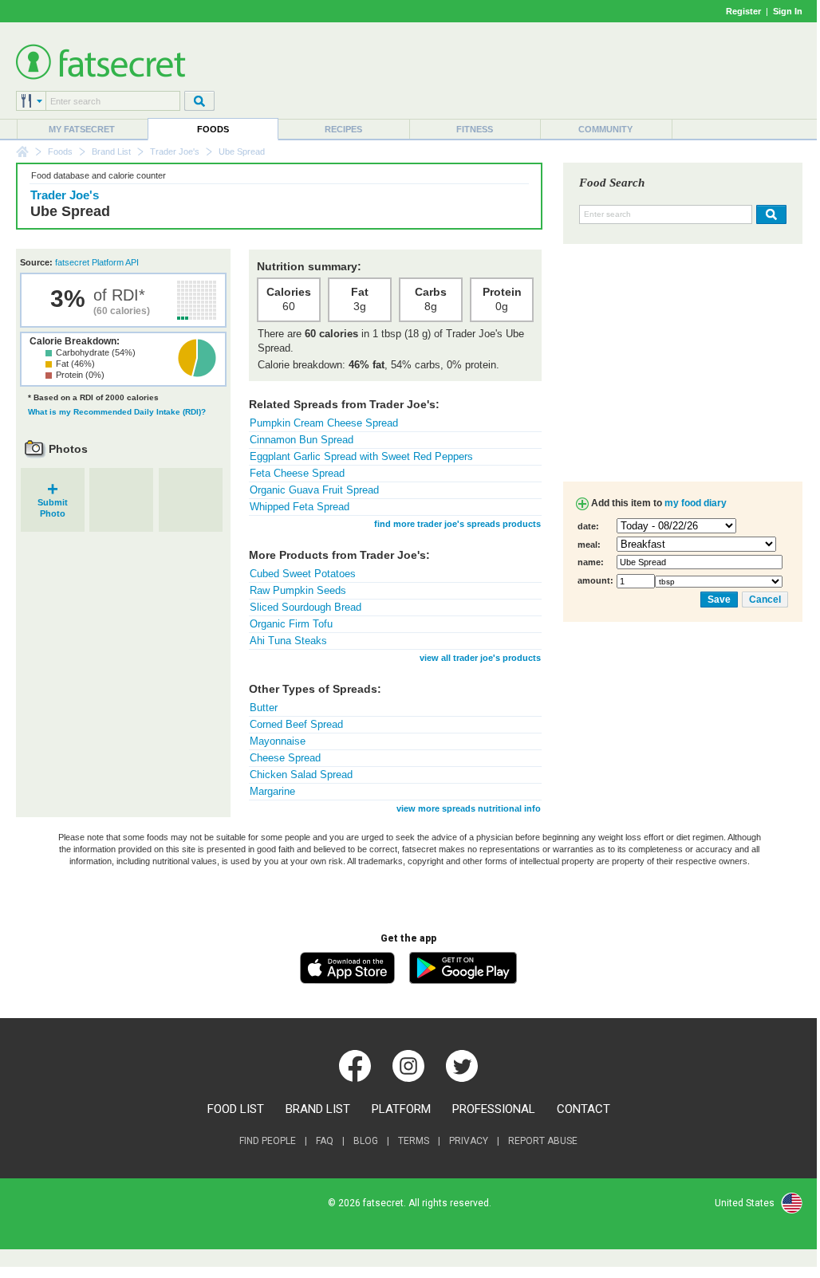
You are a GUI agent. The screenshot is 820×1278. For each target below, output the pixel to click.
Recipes (343, 129)
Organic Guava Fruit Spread (314, 490)
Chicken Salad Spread (301, 775)
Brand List (111, 151)
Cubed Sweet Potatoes (303, 574)
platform (401, 1109)
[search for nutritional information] (769, 214)
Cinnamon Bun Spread (301, 440)
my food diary (695, 503)
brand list (318, 1109)
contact (583, 1109)
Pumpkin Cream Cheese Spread (324, 423)
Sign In (787, 11)
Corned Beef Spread (296, 724)
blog (365, 1140)
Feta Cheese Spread (297, 473)
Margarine (272, 791)
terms (413, 1140)
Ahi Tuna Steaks (288, 641)
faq (324, 1140)
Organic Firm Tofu (291, 624)
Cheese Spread (285, 758)
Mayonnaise (278, 741)
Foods (213, 129)
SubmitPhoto (52, 502)
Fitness (474, 129)
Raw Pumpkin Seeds (298, 590)
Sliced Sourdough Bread (305, 607)
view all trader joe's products (480, 658)
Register (743, 11)
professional (493, 1109)
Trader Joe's (174, 151)
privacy (468, 1140)
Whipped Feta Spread (299, 507)
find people (267, 1140)
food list (235, 1109)
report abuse (543, 1140)
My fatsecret (82, 129)
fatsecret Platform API (97, 262)
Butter (264, 708)
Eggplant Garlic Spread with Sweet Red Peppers (361, 456)
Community (605, 129)
